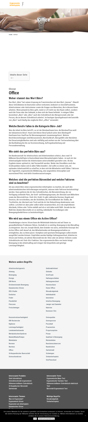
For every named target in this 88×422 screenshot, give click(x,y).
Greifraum (49, 275)
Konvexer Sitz (51, 311)
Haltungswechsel (52, 281)
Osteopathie (50, 317)
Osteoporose (51, 321)
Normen (12, 343)
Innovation (50, 298)
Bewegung (13, 275)
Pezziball (49, 324)
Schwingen (50, 353)
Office (11, 350)
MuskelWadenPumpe (16, 337)
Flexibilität (13, 301)
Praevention (50, 327)
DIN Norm (12, 281)
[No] (85, 415)
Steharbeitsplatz (52, 356)
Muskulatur (13, 340)
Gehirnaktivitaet (52, 268)
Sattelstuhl (50, 350)
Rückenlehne (50, 340)
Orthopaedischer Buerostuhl (19, 353)
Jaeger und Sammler (53, 304)
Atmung (11, 271)
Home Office (50, 288)
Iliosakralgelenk (52, 399)
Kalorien (49, 308)
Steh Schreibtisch (15, 378)
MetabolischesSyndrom (18, 334)
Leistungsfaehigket (16, 327)
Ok (35, 419)
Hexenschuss (51, 285)
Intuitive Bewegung (53, 301)
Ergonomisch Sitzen (16, 401)
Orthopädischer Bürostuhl (18, 386)
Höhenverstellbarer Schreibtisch (20, 383)
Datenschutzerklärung (46, 419)
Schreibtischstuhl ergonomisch (20, 381)
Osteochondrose (15, 356)
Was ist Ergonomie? (16, 399)
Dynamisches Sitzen (16, 288)
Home (10, 34)
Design (11, 278)
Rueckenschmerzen (53, 343)
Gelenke (49, 271)
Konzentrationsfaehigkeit (18, 317)
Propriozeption (51, 330)
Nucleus (12, 347)
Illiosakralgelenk (52, 291)
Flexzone (12, 304)
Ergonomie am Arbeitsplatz (19, 404)
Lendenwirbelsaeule (16, 330)
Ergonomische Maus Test (56, 378)
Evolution (12, 294)
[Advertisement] (44, 53)
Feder (11, 298)
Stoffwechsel (51, 360)
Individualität (50, 294)
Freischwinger (14, 308)
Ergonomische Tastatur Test (57, 381)
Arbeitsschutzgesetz (17, 268)
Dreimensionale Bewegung (19, 285)
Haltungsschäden (52, 278)
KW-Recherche (14, 321)
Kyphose (12, 324)
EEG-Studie (13, 291)
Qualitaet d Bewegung (54, 337)
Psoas (48, 334)
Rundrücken (50, 347)
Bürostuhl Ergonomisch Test (57, 389)
